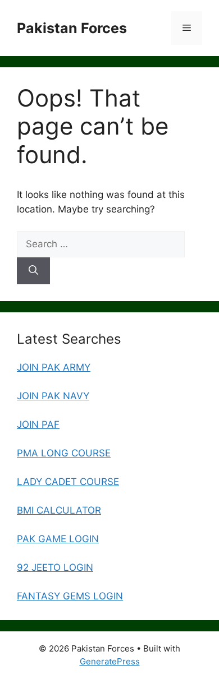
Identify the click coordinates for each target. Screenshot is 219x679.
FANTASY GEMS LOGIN (70, 596)
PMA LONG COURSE (64, 453)
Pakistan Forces (72, 28)
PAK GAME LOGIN (58, 538)
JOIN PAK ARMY (53, 367)
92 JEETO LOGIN (55, 567)
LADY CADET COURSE (68, 481)
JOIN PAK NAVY (53, 395)
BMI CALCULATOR (59, 510)
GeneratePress (110, 661)
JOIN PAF (38, 424)
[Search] (33, 270)
